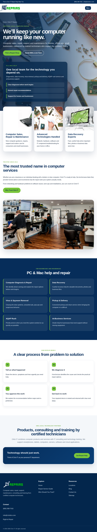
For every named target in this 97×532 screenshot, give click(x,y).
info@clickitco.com (88, 1)
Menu (88, 8)
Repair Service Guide (45, 489)
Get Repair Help (82, 455)
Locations (72, 485)
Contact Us (72, 492)
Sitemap (71, 495)
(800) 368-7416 (78, 1)
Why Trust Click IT (11, 190)
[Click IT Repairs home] (27, 8)
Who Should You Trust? (46, 492)
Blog (70, 489)
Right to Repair (8, 519)
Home (40, 485)
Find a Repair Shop (12, 53)
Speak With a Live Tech (33, 53)
